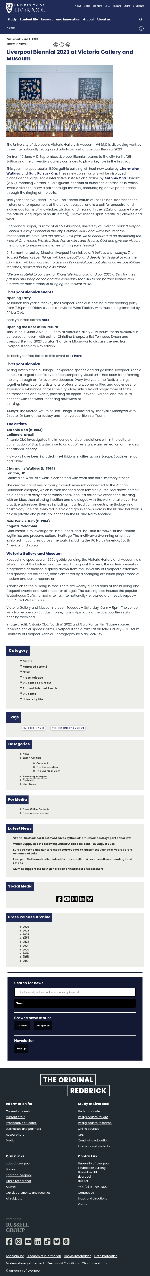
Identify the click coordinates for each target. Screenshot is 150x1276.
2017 (26, 961)
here (45, 320)
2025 (26, 931)
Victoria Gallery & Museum (68, 728)
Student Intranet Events (40, 688)
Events (27, 661)
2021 (26, 946)
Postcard (28, 780)
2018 (26, 957)
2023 (26, 938)
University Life (33, 699)
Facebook (60, 42)
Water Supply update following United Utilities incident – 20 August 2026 (64, 844)
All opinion (43, 1026)
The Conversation (47, 767)
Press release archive (36, 813)
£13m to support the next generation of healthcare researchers (58, 869)
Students (29, 694)
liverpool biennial (33, 728)
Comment (42, 763)
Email (54, 42)
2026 (26, 927)
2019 (26, 953)
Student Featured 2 (37, 683)
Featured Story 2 (35, 667)
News (10, 27)
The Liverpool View (48, 771)
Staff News (29, 784)
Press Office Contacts (36, 809)
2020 (26, 950)
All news (22, 1026)
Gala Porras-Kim (43, 173)
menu (141, 28)
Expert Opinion (32, 758)
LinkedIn (66, 42)
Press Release (33, 677)
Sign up (21, 1049)
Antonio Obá (115, 178)
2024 (26, 934)
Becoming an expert (35, 776)
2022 (26, 942)
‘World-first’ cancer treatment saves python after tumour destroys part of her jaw (71, 838)
